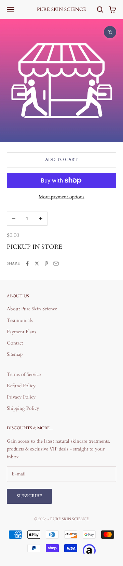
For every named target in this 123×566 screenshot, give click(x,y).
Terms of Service (24, 374)
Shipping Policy (23, 408)
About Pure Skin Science (32, 309)
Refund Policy (21, 385)
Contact (15, 343)
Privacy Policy (21, 397)
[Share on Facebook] (27, 263)
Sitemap (15, 354)
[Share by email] (56, 263)
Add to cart (61, 160)
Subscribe (29, 496)
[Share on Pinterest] (46, 263)
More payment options (61, 196)
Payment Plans (21, 331)
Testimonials (20, 320)
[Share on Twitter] (37, 263)
